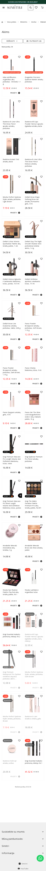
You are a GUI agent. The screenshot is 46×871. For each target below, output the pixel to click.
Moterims (23, 22)
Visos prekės (11, 22)
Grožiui (33, 22)
